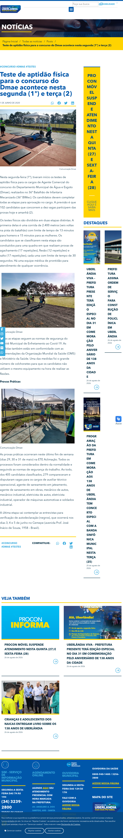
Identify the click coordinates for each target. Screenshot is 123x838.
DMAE (21, 67)
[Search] (101, 4)
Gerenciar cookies (13, 831)
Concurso (9, 67)
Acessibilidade (107, 4)
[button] (71, 9)
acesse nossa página (105, 783)
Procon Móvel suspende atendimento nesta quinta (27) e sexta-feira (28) (92, 132)
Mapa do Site (102, 797)
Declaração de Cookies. (70, 824)
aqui (46, 788)
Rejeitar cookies (34, 831)
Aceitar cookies (54, 831)
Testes (31, 67)
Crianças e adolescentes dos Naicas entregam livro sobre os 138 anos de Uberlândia (30, 724)
